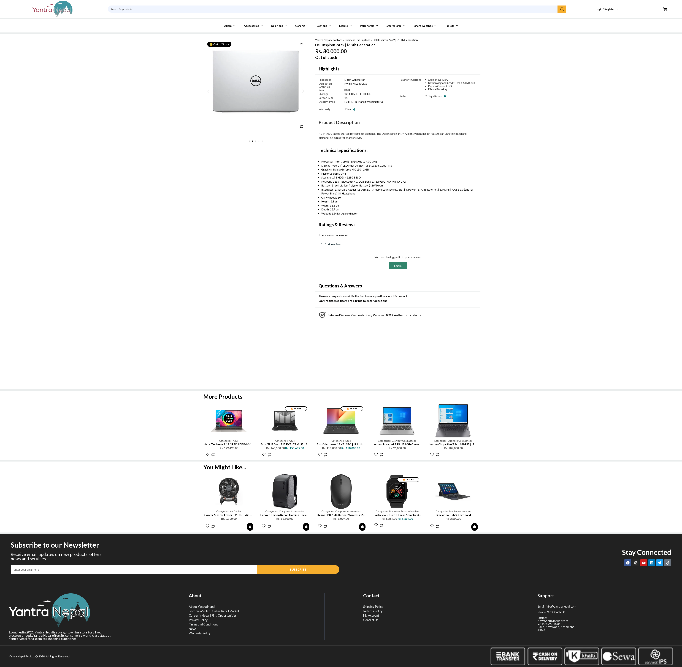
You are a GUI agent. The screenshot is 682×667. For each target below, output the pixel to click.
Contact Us (370, 620)
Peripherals (367, 25)
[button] (208, 91)
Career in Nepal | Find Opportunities (213, 615)
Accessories (251, 25)
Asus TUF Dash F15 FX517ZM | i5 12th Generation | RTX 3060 (300, 444)
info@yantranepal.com (561, 606)
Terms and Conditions (203, 624)
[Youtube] (643, 562)
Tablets (449, 25)
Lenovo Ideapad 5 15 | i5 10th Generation (399, 444)
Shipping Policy (373, 606)
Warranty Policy (199, 633)
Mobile (343, 25)
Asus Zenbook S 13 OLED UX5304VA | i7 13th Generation (241, 444)
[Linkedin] (651, 562)
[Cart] (665, 9)
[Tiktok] (667, 562)
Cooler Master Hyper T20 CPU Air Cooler (231, 515)
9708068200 (556, 612)
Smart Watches (423, 25)
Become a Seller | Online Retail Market (214, 611)
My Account (371, 615)
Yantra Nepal (323, 40)
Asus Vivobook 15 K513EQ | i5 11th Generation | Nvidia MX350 (357, 444)
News (192, 629)
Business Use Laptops (357, 40)
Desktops (277, 25)
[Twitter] (659, 562)
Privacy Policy (198, 620)
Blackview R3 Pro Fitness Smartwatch (397, 515)
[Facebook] (627, 562)
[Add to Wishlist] (301, 45)
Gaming (300, 25)
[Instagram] (635, 562)
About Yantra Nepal (202, 606)
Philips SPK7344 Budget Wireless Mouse (343, 515)
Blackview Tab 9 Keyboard (453, 515)
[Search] (561, 9)
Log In (398, 265)
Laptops (322, 25)
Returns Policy (373, 611)
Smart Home (394, 25)
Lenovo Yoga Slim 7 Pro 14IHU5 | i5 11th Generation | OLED (467, 444)
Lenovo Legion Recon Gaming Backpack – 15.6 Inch (293, 515)
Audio (228, 25)
